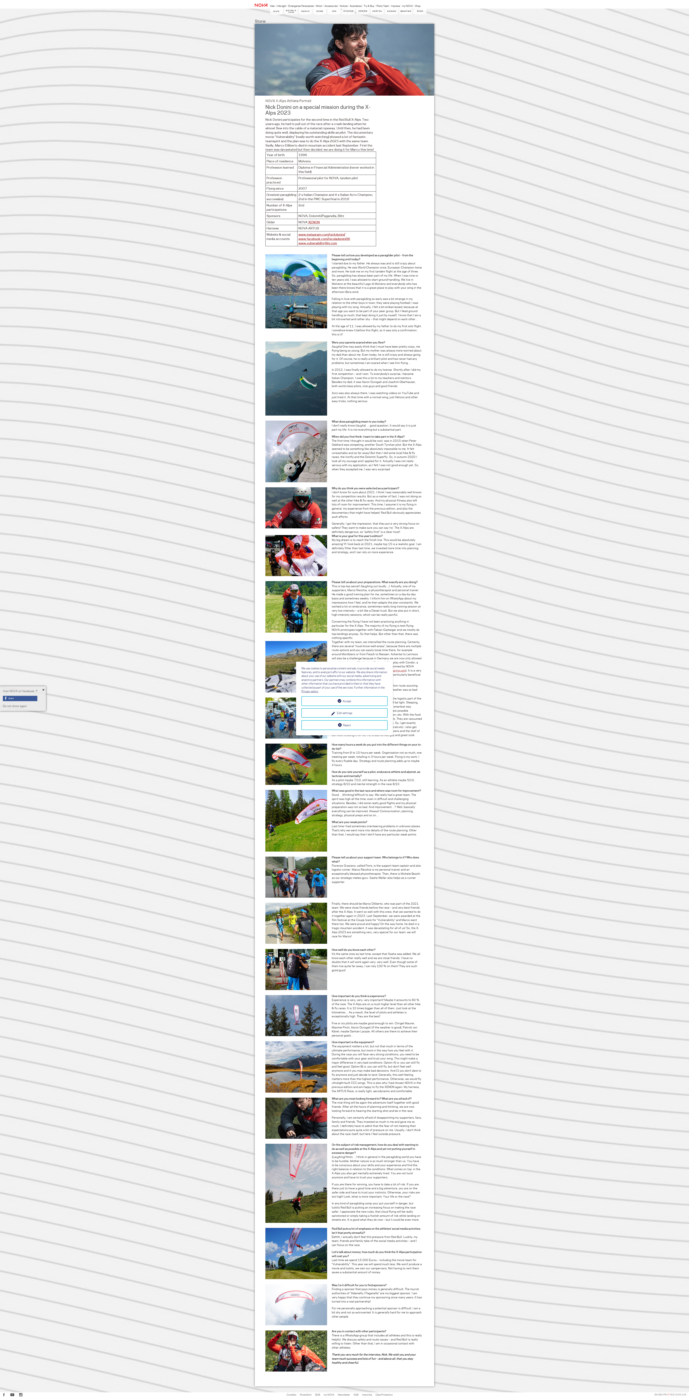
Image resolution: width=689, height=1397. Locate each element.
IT (669, 1394)
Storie (260, 20)
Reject (347, 725)
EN (656, 1394)
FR (665, 1394)
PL (680, 1394)
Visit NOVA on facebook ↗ (20, 691)
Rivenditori (306, 1394)
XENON (314, 222)
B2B (317, 1394)
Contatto (291, 1394)
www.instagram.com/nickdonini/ (321, 234)
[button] (20, 698)
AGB (355, 1394)
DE (660, 1394)
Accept (347, 701)
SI (677, 1394)
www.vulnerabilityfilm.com (317, 243)
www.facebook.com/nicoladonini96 (324, 239)
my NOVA (329, 1394)
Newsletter (344, 1394)
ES (672, 1394)
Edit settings (344, 713)
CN (684, 1394)
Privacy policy (309, 691)
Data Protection (384, 1394)
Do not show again (15, 706)
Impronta (367, 1394)
